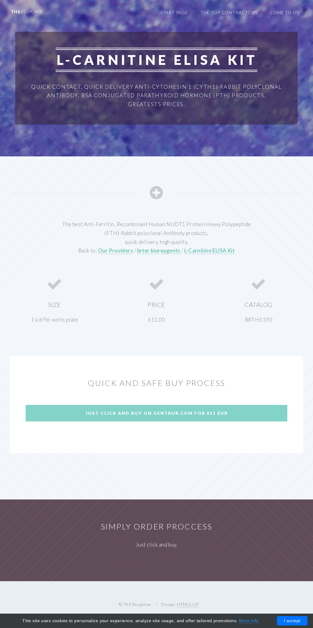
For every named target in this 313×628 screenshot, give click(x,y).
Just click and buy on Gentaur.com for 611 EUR (157, 413)
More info (249, 620)
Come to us (284, 12)
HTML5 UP (187, 604)
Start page (174, 12)
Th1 (27, 11)
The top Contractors (229, 12)
